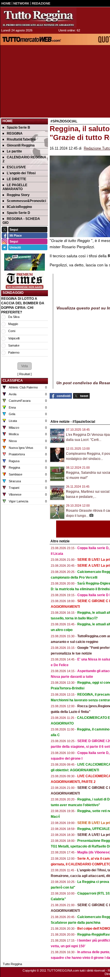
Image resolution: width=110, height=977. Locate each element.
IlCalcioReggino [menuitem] (19, 207)
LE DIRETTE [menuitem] (16, 179)
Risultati (24, 374)
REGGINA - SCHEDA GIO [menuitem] (21, 221)
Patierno (13, 352)
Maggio (13, 324)
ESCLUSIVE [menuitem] (16, 167)
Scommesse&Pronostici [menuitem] (26, 201)
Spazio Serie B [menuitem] (18, 127)
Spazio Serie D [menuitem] (18, 213)
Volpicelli (13, 338)
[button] (24, 366)
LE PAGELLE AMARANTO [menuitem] (15, 187)
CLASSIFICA (13, 381)
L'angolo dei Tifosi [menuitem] (21, 173)
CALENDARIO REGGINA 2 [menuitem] (24, 159)
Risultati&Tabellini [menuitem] (21, 139)
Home (8, 121)
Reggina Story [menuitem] (18, 195)
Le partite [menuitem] (14, 151)
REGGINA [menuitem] (15, 133)
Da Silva (13, 316)
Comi (11, 331)
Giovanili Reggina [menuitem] (21, 145)
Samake (13, 345)
